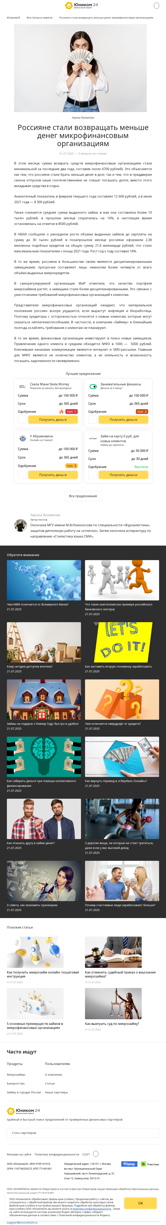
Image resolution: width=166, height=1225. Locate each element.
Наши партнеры (56, 1092)
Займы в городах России (24, 1092)
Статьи (50, 1083)
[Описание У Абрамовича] (22, 475)
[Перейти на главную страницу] (81, 5)
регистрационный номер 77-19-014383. (30, 1193)
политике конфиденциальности (92, 1208)
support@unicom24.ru (22, 1222)
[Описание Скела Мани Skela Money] (22, 420)
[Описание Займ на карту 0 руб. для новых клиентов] (92, 475)
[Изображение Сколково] (150, 1171)
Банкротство (15, 1083)
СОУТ (86, 1154)
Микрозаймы (16, 1074)
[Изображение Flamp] (129, 1171)
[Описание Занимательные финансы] (92, 420)
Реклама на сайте (19, 1154)
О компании (53, 1074)
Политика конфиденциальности (57, 1154)
